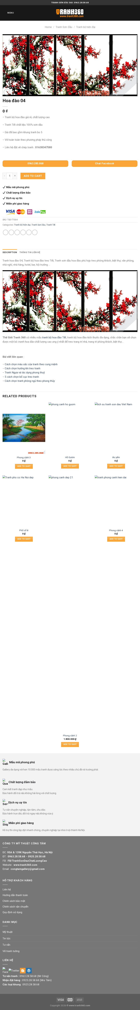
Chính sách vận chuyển (15, 906)
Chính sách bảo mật (14, 901)
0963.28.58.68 (28, 976)
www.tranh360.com (79, 1005)
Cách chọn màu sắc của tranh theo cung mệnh (31, 364)
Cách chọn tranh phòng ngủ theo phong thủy (30, 380)
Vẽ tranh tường (11, 951)
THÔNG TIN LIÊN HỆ (29, 252)
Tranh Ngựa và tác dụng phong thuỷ (25, 372)
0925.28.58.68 (30, 980)
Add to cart (33, 175)
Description (10, 252)
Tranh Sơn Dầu (64, 27)
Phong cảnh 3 (24, 457)
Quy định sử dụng (12, 912)
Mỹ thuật (7, 932)
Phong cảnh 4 (116, 530)
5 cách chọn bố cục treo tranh (22, 376)
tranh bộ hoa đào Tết (54, 337)
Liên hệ (7, 889)
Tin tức (6, 938)
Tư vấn (6, 944)
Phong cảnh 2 (70, 735)
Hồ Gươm (70, 457)
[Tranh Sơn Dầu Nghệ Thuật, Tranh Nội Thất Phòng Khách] (70, 13)
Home (48, 27)
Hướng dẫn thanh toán (15, 895)
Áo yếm (116, 457)
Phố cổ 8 (23, 530)
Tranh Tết (50, 225)
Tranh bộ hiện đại (85, 27)
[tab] (10, 252)
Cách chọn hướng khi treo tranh (22, 368)
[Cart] (135, 13)
